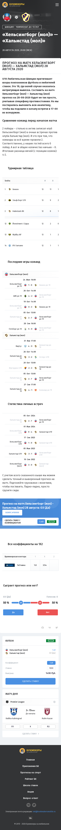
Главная (30, 759)
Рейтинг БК (30, 779)
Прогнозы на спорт (30, 772)
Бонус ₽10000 (12, 512)
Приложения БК (30, 766)
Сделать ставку (30, 681)
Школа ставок (30, 785)
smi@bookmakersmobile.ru (44, 811)
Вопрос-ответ (30, 798)
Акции (30, 791)
